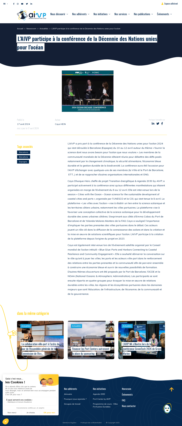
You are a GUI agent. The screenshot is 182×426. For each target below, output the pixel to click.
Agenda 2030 (99, 394)
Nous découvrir (57, 14)
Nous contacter (129, 406)
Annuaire (68, 394)
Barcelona (23, 152)
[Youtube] (22, 4)
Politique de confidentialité (91, 423)
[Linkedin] (31, 4)
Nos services (120, 14)
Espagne (23, 161)
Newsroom (126, 388)
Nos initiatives (101, 14)
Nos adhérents (79, 14)
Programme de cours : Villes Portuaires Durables (105, 405)
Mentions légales (69, 423)
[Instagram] (18, 4)
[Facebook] (14, 4)
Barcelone (23, 157)
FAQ (123, 400)
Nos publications (142, 14)
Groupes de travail (72, 404)
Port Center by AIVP (102, 399)
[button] (5, 3)
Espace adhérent (171, 3)
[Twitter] (27, 4)
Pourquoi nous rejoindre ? (75, 399)
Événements (163, 14)
